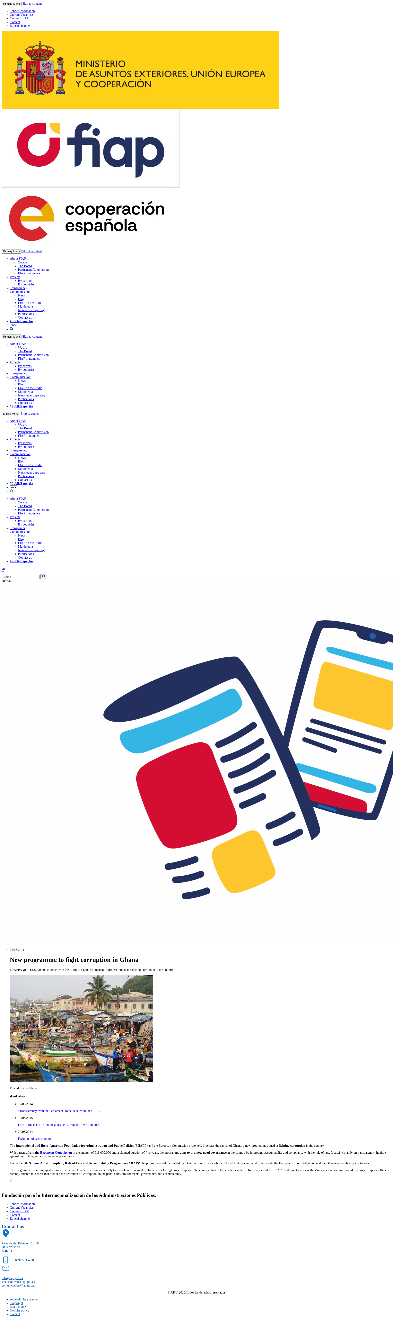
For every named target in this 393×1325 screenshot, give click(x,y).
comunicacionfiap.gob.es (19, 1285)
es (3, 572)
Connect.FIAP (19, 18)
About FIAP (18, 258)
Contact (15, 22)
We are (22, 262)
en (3, 568)
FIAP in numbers (29, 273)
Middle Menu (10, 413)
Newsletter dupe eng (31, 310)
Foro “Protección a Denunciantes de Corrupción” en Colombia (58, 1124)
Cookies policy (19, 1310)
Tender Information (22, 11)
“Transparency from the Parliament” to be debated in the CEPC (59, 1111)
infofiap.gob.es (12, 1278)
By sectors (25, 280)
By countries (26, 284)
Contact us (25, 317)
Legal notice (18, 1306)
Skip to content (32, 3)
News (22, 295)
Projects (15, 277)
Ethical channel (20, 25)
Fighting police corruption (35, 1138)
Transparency (18, 288)
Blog (21, 299)
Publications (26, 314)
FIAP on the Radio (30, 302)
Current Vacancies (21, 14)
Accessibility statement (24, 1299)
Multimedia (25, 306)
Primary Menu (11, 3)
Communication (20, 291)
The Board (25, 266)
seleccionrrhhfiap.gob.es (18, 1281)
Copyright (16, 1303)
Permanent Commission (33, 269)
